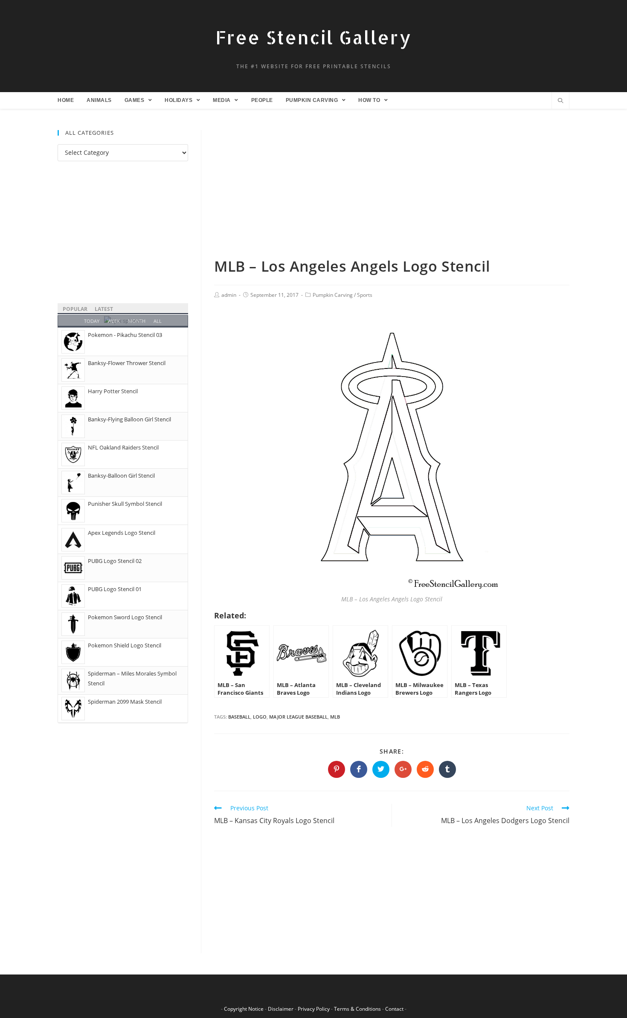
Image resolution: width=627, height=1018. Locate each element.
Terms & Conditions (357, 1008)
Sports (364, 295)
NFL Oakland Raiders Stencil (123, 447)
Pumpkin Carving (333, 295)
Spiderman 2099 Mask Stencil (125, 701)
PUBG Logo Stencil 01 (115, 589)
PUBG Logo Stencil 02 (115, 561)
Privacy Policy (314, 1008)
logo (260, 716)
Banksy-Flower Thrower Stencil (126, 363)
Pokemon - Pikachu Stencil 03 (125, 335)
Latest (104, 309)
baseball (239, 716)
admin (228, 295)
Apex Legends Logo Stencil (121, 533)
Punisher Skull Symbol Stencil (125, 504)
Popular (75, 309)
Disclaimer (280, 1008)
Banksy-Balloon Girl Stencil (121, 475)
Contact (394, 1008)
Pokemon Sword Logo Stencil (125, 617)
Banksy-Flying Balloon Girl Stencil (129, 419)
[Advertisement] (391, 193)
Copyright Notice (244, 1008)
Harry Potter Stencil (113, 391)
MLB (335, 716)
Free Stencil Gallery (313, 37)
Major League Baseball (298, 716)
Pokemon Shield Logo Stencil (124, 645)
